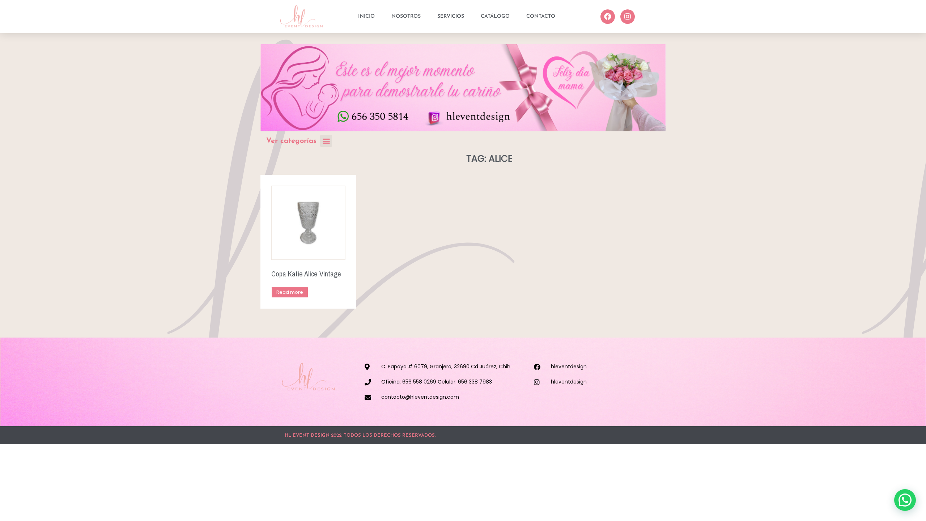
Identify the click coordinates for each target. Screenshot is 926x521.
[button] (326, 141)
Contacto (540, 16)
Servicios (450, 16)
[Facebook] (607, 16)
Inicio (366, 16)
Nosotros (406, 16)
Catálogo (495, 16)
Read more (289, 292)
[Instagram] (627, 16)
